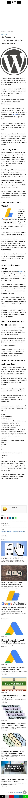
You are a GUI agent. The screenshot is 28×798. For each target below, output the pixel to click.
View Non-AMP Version (18, 792)
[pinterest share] (7, 518)
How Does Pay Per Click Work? (12, 558)
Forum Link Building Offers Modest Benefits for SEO (12, 752)
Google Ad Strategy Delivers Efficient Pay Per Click (13, 669)
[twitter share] (2, 518)
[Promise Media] (14, 2)
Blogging (9, 531)
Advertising (10, 31)
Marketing (4, 636)
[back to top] (25, 792)
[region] (14, 16)
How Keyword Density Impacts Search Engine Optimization (13, 724)
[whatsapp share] (13, 518)
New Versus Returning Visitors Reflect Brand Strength (14, 780)
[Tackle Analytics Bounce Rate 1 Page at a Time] (14, 684)
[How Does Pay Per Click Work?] (14, 548)
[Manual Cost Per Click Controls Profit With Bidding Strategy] (14, 573)
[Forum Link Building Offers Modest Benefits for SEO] (14, 740)
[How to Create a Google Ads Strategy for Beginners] (14, 628)
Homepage (3, 31)
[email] (7, 796)
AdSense (15, 114)
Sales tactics (22, 531)
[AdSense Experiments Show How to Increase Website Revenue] (14, 598)
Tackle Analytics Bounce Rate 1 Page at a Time (13, 697)
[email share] (5, 518)
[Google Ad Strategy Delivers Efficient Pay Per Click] (14, 656)
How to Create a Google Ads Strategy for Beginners (13, 641)
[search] (26, 2)
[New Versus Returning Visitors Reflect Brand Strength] (14, 767)
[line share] (15, 518)
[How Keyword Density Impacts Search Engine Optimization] (14, 712)
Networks (15, 531)
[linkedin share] (10, 518)
